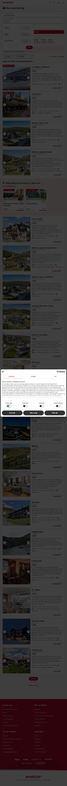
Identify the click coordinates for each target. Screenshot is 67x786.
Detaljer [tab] (33, 376)
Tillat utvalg (33, 413)
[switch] (25, 406)
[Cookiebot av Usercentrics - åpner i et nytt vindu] (58, 372)
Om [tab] (55, 376)
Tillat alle (55, 413)
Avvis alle (12, 413)
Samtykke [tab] (12, 376)
